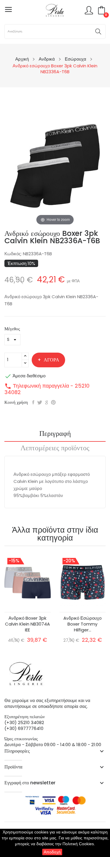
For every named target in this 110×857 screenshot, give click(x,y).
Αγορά (51, 359)
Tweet (40, 402)
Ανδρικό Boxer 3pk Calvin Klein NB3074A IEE (27, 624)
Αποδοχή (52, 852)
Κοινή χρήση (33, 402)
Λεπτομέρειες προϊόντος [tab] (55, 448)
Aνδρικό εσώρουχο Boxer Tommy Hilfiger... (82, 624)
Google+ (47, 402)
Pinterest (53, 402)
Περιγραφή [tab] (55, 434)
